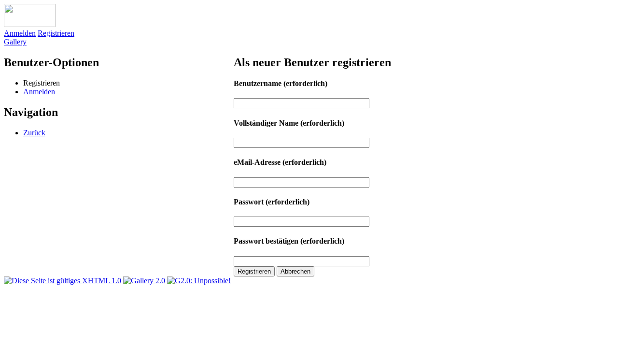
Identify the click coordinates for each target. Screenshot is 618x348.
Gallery (15, 42)
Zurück (34, 133)
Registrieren (56, 33)
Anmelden (20, 33)
